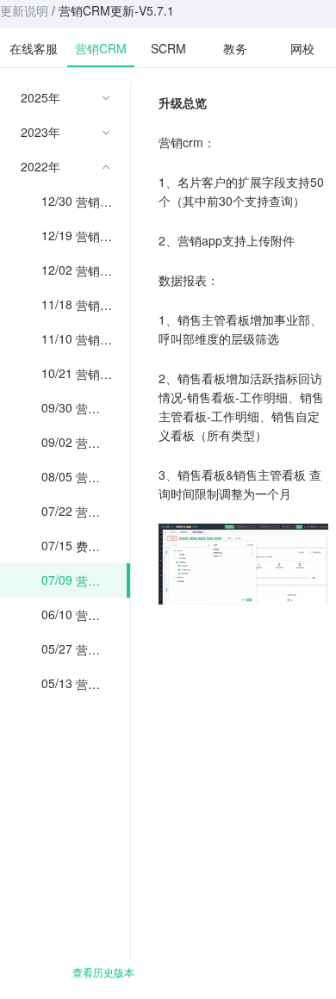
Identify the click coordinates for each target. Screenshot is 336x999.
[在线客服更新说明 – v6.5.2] (33, 47)
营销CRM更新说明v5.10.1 (96, 373)
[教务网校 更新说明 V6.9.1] (235, 47)
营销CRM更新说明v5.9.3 (92, 408)
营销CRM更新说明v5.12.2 (96, 236)
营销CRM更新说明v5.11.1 (96, 339)
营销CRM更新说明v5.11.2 (96, 304)
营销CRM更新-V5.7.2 (93, 511)
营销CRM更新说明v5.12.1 (96, 270)
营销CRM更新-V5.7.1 (93, 580)
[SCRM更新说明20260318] (168, 47)
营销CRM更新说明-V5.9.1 (93, 442)
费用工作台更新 (88, 546)
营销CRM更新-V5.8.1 (93, 477)
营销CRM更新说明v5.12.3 (96, 201)
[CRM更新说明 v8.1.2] (100, 46)
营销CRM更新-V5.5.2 (93, 649)
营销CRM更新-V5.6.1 (93, 615)
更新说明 (24, 10)
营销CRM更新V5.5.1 (93, 683)
